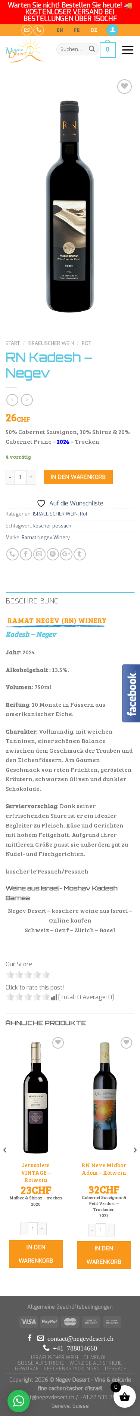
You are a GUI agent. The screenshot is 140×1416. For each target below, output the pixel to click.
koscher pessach (52, 526)
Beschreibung (32, 601)
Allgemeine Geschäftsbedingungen (70, 1307)
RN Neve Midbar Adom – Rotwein (104, 1169)
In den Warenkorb (78, 477)
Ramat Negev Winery (46, 537)
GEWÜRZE (26, 1369)
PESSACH (116, 1369)
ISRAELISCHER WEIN (51, 343)
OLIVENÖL (95, 1358)
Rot (86, 343)
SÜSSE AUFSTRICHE (41, 1363)
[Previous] (5, 1164)
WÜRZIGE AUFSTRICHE (95, 1363)
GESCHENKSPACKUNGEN (72, 1369)
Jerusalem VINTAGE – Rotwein (36, 1172)
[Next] (135, 1164)
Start (13, 343)
